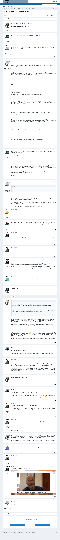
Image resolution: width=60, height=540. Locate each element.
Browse (5, 4)
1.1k (7, 254)
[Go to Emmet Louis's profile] (7, 235)
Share (48, 15)
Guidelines (8, 6)
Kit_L (7, 45)
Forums (4, 6)
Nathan (7, 345)
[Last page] (14, 18)
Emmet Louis (7, 232)
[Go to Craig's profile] (7, 25)
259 (7, 426)
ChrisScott (7, 445)
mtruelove (7, 276)
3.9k (7, 52)
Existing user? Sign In (49, 1)
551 (7, 239)
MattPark (7, 419)
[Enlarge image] (30, 332)
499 (7, 156)
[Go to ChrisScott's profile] (7, 448)
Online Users (15, 6)
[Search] (56, 4)
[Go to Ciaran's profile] (7, 212)
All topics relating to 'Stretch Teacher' (16, 15)
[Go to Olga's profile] (7, 302)
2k (7, 462)
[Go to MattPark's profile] (7, 422)
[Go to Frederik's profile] (7, 36)
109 (7, 216)
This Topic (52, 4)
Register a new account (18, 524)
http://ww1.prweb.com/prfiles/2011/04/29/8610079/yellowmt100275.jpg (20, 26)
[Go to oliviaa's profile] (7, 223)
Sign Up (55, 1)
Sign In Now (42, 524)
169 (7, 227)
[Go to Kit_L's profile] (5, 15)
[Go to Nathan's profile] (7, 349)
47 (7, 283)
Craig (7, 21)
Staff (11, 6)
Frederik (7, 33)
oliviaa (7, 220)
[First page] (4, 18)
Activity (8, 4)
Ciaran (7, 209)
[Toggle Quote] (12, 186)
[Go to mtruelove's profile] (7, 279)
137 (7, 452)
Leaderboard (12, 4)
